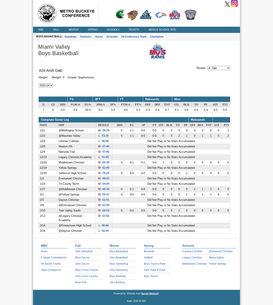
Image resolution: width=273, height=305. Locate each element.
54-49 (105, 183)
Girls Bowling (117, 282)
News (44, 251)
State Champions (51, 269)
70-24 (105, 173)
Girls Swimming (119, 269)
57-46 (105, 146)
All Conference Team (134, 36)
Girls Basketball (119, 257)
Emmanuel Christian (221, 251)
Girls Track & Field (154, 269)
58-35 (105, 130)
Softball (148, 257)
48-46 (105, 225)
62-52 (105, 210)
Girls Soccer (82, 263)
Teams (99, 36)
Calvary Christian (192, 251)
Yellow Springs (217, 263)
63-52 (105, 215)
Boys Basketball (119, 251)
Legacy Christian (192, 257)
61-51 (105, 199)
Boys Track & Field (155, 263)
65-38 (105, 162)
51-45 (105, 157)
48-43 (105, 178)
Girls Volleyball (84, 251)
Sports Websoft (150, 293)
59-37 (105, 194)
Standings (70, 36)
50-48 (105, 141)
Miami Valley (216, 257)
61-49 (105, 167)
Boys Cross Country (86, 269)
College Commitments (54, 257)
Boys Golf (80, 282)
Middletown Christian (194, 263)
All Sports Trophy (51, 263)
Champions (157, 36)
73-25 (105, 135)
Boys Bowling (117, 276)
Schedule (112, 36)
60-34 (105, 189)
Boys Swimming (119, 263)
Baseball (149, 251)
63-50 (105, 205)
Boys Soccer (82, 257)
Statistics (85, 36)
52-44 (105, 230)
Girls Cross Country (86, 276)
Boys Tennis (151, 276)
